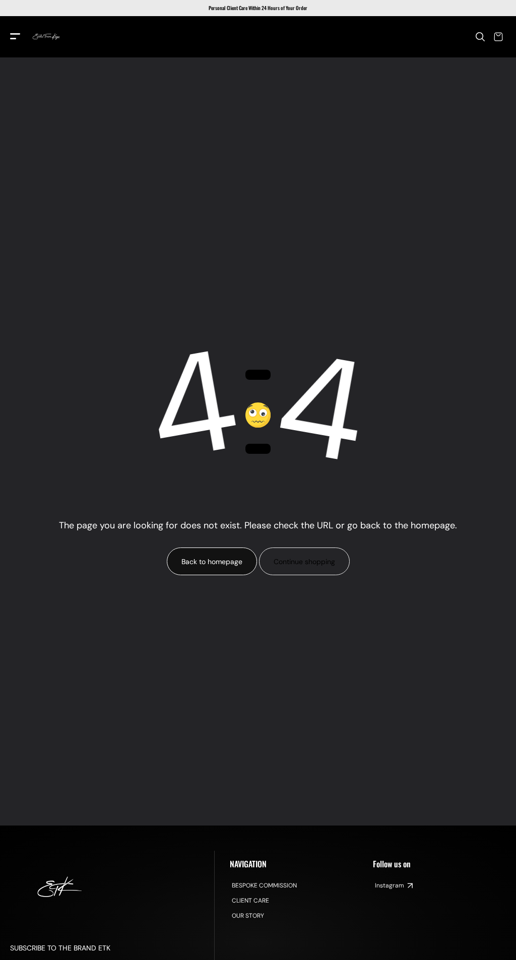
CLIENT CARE (250, 901)
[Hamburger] (15, 37)
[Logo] (46, 36)
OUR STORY (248, 916)
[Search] (480, 36)
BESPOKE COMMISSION (264, 885)
